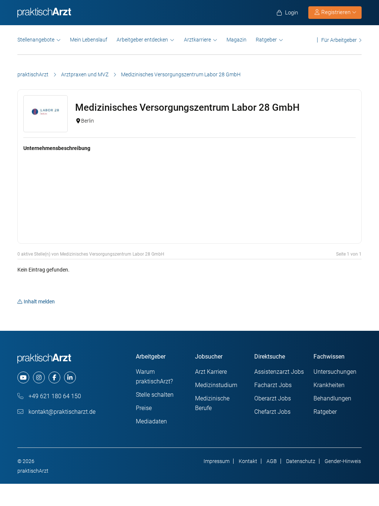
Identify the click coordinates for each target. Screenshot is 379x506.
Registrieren (336, 12)
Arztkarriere (197, 40)
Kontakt (248, 461)
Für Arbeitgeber (339, 39)
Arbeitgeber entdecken (142, 40)
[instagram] (39, 377)
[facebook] (54, 377)
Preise (144, 408)
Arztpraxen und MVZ (84, 74)
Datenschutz (300, 461)
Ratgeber (266, 40)
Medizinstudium (216, 385)
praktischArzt (32, 74)
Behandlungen (332, 398)
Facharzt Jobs (273, 385)
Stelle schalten (155, 394)
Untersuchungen (334, 371)
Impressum (216, 461)
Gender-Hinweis (343, 461)
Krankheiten (329, 385)
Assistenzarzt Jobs (279, 371)
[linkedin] (70, 377)
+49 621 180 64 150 (54, 396)
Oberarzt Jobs (272, 398)
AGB (271, 461)
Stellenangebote (35, 40)
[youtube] (23, 377)
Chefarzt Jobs (272, 411)
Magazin (236, 40)
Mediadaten (151, 421)
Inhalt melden (39, 301)
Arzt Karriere (211, 371)
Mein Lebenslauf (88, 40)
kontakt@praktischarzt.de (61, 411)
